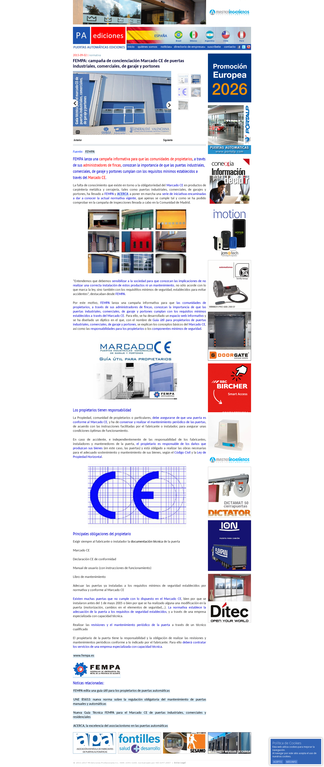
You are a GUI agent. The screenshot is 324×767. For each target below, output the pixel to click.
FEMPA (89, 152)
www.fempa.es (83, 656)
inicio (131, 46)
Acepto (277, 761)
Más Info (291, 761)
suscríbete (214, 46)
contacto (230, 46)
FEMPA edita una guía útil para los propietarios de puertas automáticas (121, 691)
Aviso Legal (180, 763)
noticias (166, 46)
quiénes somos (147, 46)
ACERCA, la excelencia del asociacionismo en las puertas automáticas (120, 726)
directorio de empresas (189, 46)
